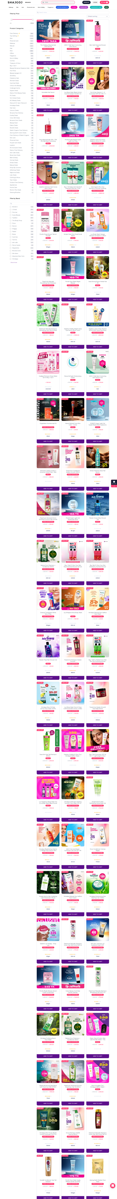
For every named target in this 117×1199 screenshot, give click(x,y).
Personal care (31, 7)
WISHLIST (86, 2)
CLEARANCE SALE (96, 7)
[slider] (11, 19)
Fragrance (50, 7)
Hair (23, 7)
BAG (105, 2)
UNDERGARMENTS (62, 7)
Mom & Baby (41, 7)
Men (106, 7)
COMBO (74, 7)
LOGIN (95, 2)
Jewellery (83, 7)
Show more (14, 262)
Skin (17, 7)
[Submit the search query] (11, 203)
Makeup (11, 7)
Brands (28, 2)
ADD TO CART (48, 63)
